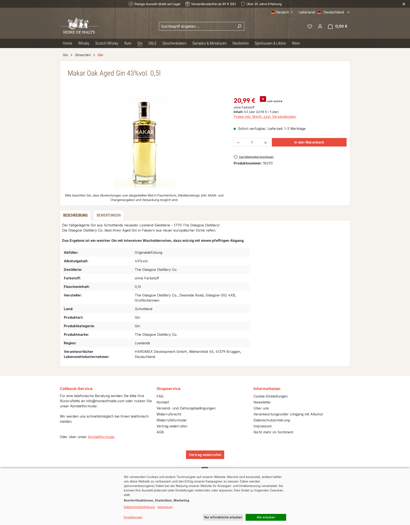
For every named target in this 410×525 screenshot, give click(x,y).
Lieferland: (307, 12)
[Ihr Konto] (320, 26)
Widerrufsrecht (169, 414)
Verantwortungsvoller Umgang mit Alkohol (288, 414)
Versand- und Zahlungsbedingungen (186, 408)
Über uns (261, 408)
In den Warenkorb (309, 142)
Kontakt (163, 402)
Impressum (262, 426)
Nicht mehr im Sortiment (273, 432)
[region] (144, 142)
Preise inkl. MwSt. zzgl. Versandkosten (265, 116)
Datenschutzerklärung (271, 420)
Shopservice (168, 388)
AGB (160, 432)
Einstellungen (133, 517)
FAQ (160, 396)
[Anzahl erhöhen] (265, 142)
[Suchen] (239, 26)
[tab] (75, 215)
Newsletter (262, 402)
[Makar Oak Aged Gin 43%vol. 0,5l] (144, 142)
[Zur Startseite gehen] (79, 26)
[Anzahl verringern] (238, 142)
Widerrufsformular (172, 420)
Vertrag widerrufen (172, 426)
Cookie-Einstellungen (270, 396)
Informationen (266, 388)
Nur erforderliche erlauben (223, 517)
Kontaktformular (101, 437)
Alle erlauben (266, 517)
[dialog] (205, 496)
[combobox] (196, 26)
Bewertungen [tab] (109, 215)
